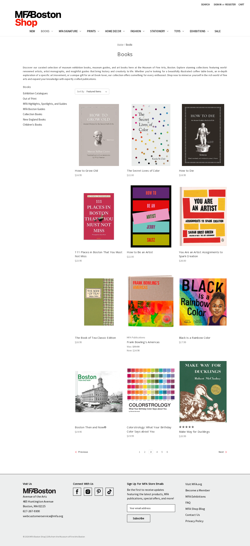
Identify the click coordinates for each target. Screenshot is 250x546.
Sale (218, 31)
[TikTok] (109, 492)
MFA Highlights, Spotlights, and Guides (45, 103)
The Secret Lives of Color (143, 170)
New (32, 31)
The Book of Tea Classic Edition (95, 337)
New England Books (34, 119)
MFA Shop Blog (195, 509)
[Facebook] (77, 492)
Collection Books (32, 114)
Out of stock (203, 138)
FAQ (188, 502)
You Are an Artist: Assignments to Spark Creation (201, 254)
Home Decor (113, 31)
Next (221, 452)
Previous (83, 452)
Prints (91, 31)
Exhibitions (197, 31)
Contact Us (192, 515)
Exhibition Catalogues (35, 93)
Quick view (99, 131)
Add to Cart (99, 138)
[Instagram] (88, 492)
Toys (177, 31)
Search (205, 4)
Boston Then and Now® (90, 427)
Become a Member (197, 490)
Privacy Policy (194, 521)
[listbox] (97, 91)
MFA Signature (68, 31)
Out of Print (30, 98)
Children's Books (32, 124)
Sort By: (81, 91)
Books (45, 31)
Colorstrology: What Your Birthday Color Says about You (149, 429)
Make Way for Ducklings (194, 431)
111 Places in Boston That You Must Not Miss (98, 254)
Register (230, 4)
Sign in (217, 4)
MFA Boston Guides (34, 109)
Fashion (135, 31)
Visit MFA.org (193, 484)
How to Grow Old (86, 170)
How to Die (186, 170)
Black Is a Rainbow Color (195, 337)
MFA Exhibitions (195, 496)
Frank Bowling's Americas (143, 342)
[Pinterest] (99, 492)
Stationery (157, 31)
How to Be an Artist (140, 252)
